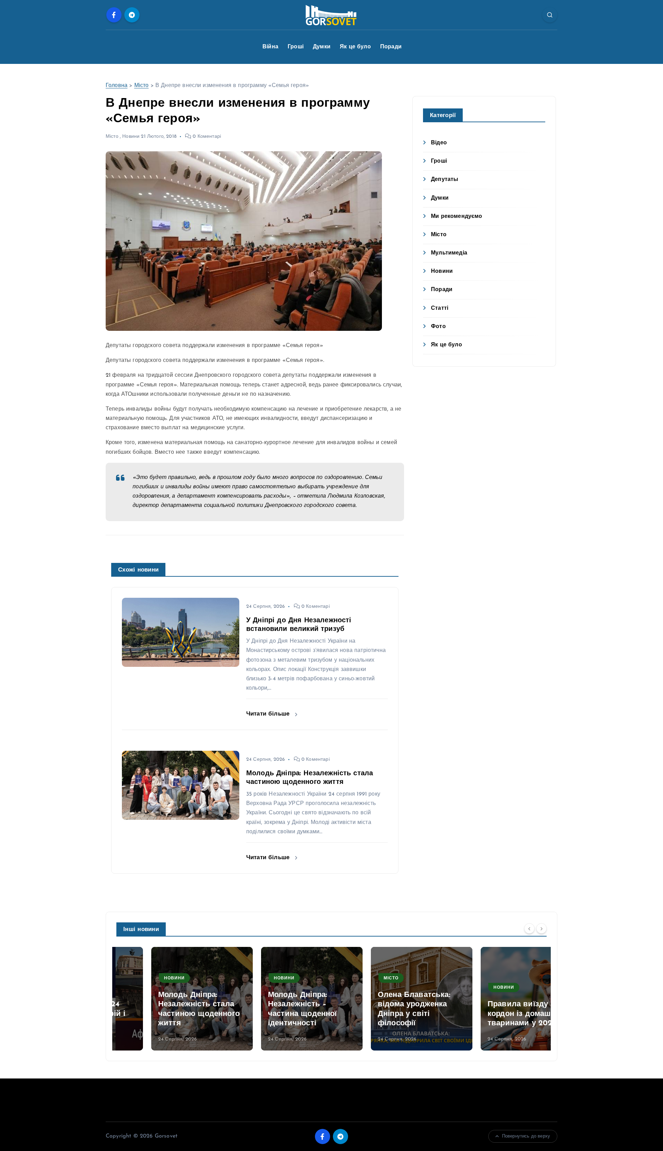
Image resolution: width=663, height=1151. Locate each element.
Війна (270, 47)
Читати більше (268, 714)
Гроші (296, 47)
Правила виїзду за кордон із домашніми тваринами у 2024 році (496, 1013)
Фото (438, 326)
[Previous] (529, 928)
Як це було (355, 47)
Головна (116, 85)
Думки (321, 47)
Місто (141, 85)
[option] (167, 999)
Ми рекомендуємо (456, 216)
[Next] (541, 928)
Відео (439, 143)
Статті (439, 308)
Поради (391, 47)
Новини (131, 136)
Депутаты (444, 179)
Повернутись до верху (526, 1136)
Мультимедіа (449, 253)
